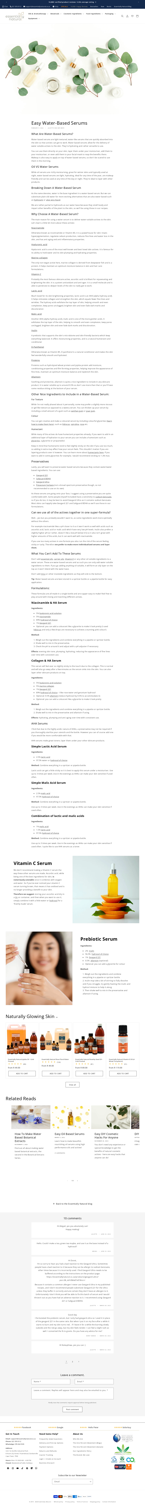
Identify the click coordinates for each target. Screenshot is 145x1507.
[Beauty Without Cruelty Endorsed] (114, 1463)
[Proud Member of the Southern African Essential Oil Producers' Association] (122, 1463)
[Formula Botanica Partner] (123, 1454)
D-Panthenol (37, 347)
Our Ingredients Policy (82, 1451)
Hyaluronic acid (39, 244)
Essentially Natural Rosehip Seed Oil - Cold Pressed (89, 1060)
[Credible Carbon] (130, 1463)
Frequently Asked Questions (50, 1439)
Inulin (34, 330)
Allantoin (35, 376)
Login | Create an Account (50, 1459)
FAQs (56, 6)
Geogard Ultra (42, 482)
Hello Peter (93, 1427)
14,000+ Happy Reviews (79, 6)
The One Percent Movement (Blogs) (87, 1443)
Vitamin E (69, 559)
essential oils (47, 559)
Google (59, 1427)
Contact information (109, 1502)
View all (72, 1085)
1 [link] (66, 1361)
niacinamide (45, 616)
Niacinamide (37, 228)
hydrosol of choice (48, 620)
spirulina (75, 424)
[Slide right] (77, 1180)
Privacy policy (70, 1502)
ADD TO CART (22, 1073)
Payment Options (46, 1447)
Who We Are (78, 1439)
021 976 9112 (17, 6)
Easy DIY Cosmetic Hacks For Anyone (106, 1135)
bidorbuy (126, 1427)
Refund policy (58, 1502)
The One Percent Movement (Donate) (88, 1447)
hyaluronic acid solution (50, 613)
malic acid (45, 793)
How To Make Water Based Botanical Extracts (28, 1137)
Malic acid (36, 314)
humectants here (96, 452)
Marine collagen (39, 257)
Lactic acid (36, 290)
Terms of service (82, 1502)
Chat (6, 6)
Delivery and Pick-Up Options (51, 1443)
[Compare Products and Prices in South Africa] (120, 1469)
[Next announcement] (138, 2)
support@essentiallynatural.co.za (37, 6)
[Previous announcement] (6, 2)
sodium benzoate (103, 497)
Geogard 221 (42, 475)
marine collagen (46, 686)
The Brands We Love (81, 1455)
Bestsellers (94, 6)
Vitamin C (36, 274)
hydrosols (38, 200)
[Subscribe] (90, 1481)
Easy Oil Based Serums (70, 1134)
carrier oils (59, 559)
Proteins (35, 360)
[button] (38, 13)
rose (82, 424)
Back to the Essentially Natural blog (74, 1203)
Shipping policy (95, 1502)
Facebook (26, 1427)
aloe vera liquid (53, 200)
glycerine (35, 441)
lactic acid (45, 757)
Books (109, 6)
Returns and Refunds (48, 1451)
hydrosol (53, 900)
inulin (91, 951)
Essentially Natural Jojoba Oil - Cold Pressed (21, 1060)
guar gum (90, 411)
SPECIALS (64, 6)
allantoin (95, 960)
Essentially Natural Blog (122, 6)
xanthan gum (77, 411)
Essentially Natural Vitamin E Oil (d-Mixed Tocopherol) (122, 1060)
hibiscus (66, 424)
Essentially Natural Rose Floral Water (55, 1059)
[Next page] (78, 1361)
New (103, 6)
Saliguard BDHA (43, 478)
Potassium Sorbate (45, 485)
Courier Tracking (46, 1455)
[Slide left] (67, 1180)
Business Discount (46, 1463)
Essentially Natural (44, 1502)
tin (16, 897)
